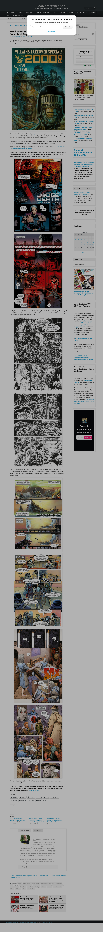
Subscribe (68, 27)
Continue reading (51, 31)
